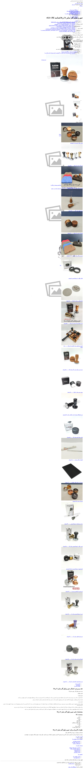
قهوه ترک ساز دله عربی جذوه (57, 188)
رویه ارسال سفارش (76, 742)
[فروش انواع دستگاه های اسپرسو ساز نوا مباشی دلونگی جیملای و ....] (67, 50)
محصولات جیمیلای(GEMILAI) (69, 27)
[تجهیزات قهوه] (55, 311)
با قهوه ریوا (80, 754)
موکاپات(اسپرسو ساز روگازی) (57, 185)
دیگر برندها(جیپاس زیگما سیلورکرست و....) (66, 30)
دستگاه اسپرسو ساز (74, 9)
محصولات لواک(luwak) (70, 26)
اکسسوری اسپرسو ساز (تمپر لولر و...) (67, 52)
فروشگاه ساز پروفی (72, 766)
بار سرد (76, 15)
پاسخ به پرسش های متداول (74, 747)
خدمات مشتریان (79, 745)
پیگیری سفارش (77, 752)
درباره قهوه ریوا (77, 757)
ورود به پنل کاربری (79, 3)
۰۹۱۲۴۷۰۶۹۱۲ (71, 763)
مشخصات (78, 684)
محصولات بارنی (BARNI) (70, 24)
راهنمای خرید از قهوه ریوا (77, 739)
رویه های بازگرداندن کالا (75, 748)
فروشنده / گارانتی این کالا (77, 41)
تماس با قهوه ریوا (76, 756)
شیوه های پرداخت (76, 743)
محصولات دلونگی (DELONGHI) (68, 25)
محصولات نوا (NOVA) (70, 23)
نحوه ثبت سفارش (76, 741)
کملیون (76, 20)
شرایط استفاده (77, 750)
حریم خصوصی (77, 751)
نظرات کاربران (77, 686)
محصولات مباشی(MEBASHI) (57, 22)
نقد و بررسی (77, 683)
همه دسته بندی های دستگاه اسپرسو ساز (67, 31)
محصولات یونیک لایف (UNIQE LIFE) (68, 29)
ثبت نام (73, 4)
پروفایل (81, 5)
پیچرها (74, 54)
